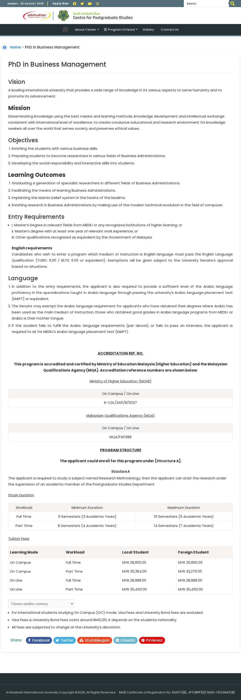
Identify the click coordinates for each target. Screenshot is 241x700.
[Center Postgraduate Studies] (120, 15)
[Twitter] (82, 4)
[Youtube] (89, 4)
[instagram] (97, 4)
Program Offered (121, 29)
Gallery (148, 29)
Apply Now (60, 3)
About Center (85, 29)
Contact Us (170, 29)
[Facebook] (74, 4)
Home (65, 29)
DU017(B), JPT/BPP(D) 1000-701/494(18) (203, 692)
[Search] (232, 3)
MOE (122, 692)
